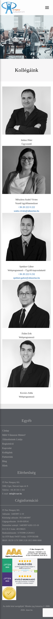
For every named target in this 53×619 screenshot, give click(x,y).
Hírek (5, 465)
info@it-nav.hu (15, 494)
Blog (4, 461)
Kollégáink (7, 452)
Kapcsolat (6, 448)
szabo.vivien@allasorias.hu (26, 211)
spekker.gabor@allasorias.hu (26, 278)
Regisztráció (8, 444)
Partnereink (7, 457)
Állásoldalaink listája (12, 439)
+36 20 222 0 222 (26, 207)
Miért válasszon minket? (14, 435)
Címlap (5, 430)
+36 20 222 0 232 (26, 274)
